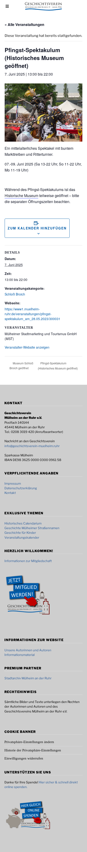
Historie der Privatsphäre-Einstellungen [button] (32, 750)
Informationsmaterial (19, 655)
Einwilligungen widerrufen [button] (23, 758)
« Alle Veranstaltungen (24, 24)
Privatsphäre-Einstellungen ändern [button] (29, 742)
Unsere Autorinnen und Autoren (27, 650)
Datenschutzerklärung (20, 488)
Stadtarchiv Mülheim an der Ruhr (28, 678)
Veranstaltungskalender (21, 537)
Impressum (12, 483)
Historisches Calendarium (23, 523)
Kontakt (10, 493)
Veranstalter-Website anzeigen (27, 347)
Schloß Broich (15, 294)
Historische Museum (21, 195)
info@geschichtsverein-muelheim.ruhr (32, 446)
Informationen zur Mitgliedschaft (28, 561)
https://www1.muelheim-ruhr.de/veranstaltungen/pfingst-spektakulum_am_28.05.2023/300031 (32, 314)
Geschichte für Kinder (20, 532)
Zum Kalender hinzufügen (37, 228)
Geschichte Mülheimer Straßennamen (31, 528)
